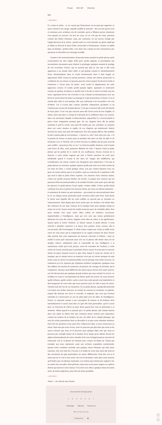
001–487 (80, 8)
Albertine (81, 406)
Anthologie (70, 406)
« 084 (50, 20)
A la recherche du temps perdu (81, 392)
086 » (55, 20)
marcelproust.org (82, 412)
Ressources (91, 406)
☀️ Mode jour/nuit (78, 418)
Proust (70, 8)
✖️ (88, 418)
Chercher (91, 8)
